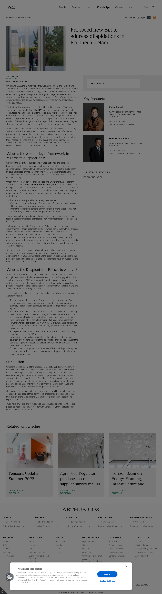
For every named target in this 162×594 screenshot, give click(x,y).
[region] (71, 576)
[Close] (126, 566)
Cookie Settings (107, 581)
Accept (107, 574)
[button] (10, 577)
